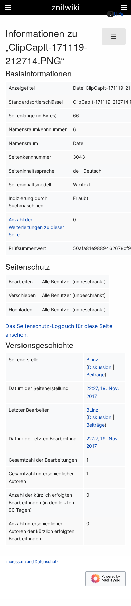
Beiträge (95, 374)
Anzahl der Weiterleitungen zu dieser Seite (36, 227)
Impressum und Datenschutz (32, 561)
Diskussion (99, 367)
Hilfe (118, 14)
